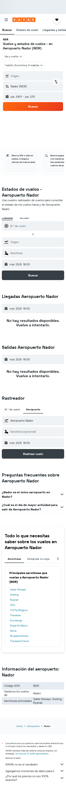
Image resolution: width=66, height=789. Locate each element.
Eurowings (16, 620)
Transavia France (19, 641)
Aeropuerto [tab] (33, 409)
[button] (6, 20)
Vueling (14, 594)
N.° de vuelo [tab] (12, 409)
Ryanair (14, 599)
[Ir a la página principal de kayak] (23, 20)
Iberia (13, 630)
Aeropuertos (33, 726)
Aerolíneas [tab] (14, 559)
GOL (12, 605)
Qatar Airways (18, 589)
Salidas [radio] (24, 218)
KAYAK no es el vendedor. (22, 764)
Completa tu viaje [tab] (38, 559)
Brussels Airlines (19, 636)
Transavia (15, 615)
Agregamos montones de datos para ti (30, 771)
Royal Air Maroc (19, 625)
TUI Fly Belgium (19, 610)
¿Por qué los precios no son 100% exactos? (27, 778)
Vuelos (19, 726)
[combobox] (36, 242)
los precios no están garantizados (31, 753)
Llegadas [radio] (7, 218)
